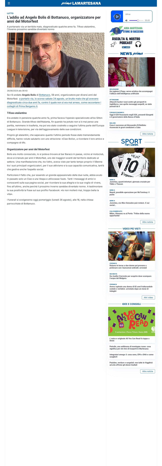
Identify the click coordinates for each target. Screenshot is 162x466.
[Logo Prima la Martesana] (81, 3)
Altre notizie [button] (147, 134)
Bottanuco (44, 94)
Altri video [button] (148, 297)
